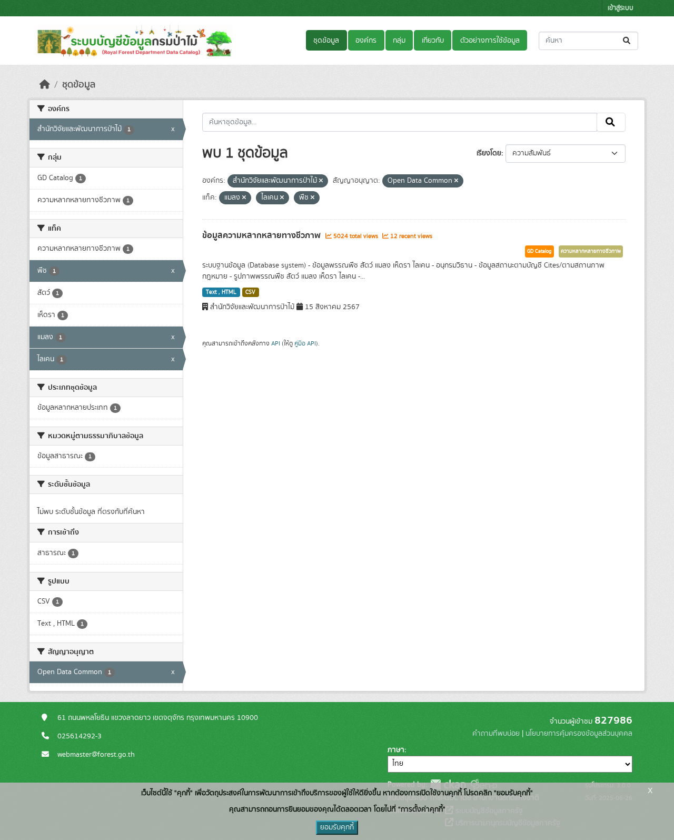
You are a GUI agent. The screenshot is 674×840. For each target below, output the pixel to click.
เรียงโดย (489, 153)
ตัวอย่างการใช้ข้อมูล (490, 40)
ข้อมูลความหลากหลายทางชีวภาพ (262, 235)
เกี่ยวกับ (433, 40)
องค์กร (365, 40)
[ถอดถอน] (321, 181)
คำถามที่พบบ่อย (496, 733)
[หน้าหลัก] (44, 85)
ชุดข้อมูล (326, 40)
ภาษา (396, 750)
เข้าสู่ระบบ (620, 8)
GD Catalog (539, 251)
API (275, 343)
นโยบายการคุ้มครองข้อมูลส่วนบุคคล (579, 733)
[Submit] (627, 41)
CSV (250, 292)
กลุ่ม (399, 40)
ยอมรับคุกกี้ (337, 827)
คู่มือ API (305, 343)
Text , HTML (221, 292)
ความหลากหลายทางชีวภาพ (591, 251)
